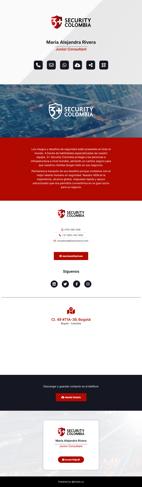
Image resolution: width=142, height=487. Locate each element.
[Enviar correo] (51, 65)
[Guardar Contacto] (77, 65)
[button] (71, 459)
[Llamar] (38, 65)
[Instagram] (87, 284)
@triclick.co (78, 481)
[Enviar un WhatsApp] (64, 65)
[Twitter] (65, 284)
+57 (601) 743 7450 (72, 235)
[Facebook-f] (76, 284)
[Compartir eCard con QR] (103, 65)
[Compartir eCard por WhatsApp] (90, 65)
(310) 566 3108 (72, 229)
